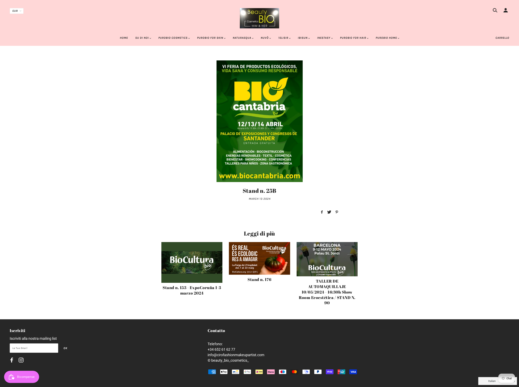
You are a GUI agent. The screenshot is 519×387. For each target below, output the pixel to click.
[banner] (259, 18)
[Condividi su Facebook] (321, 212)
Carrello (502, 38)
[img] (495, 11)
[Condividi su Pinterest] (337, 212)
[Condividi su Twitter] (329, 212)
